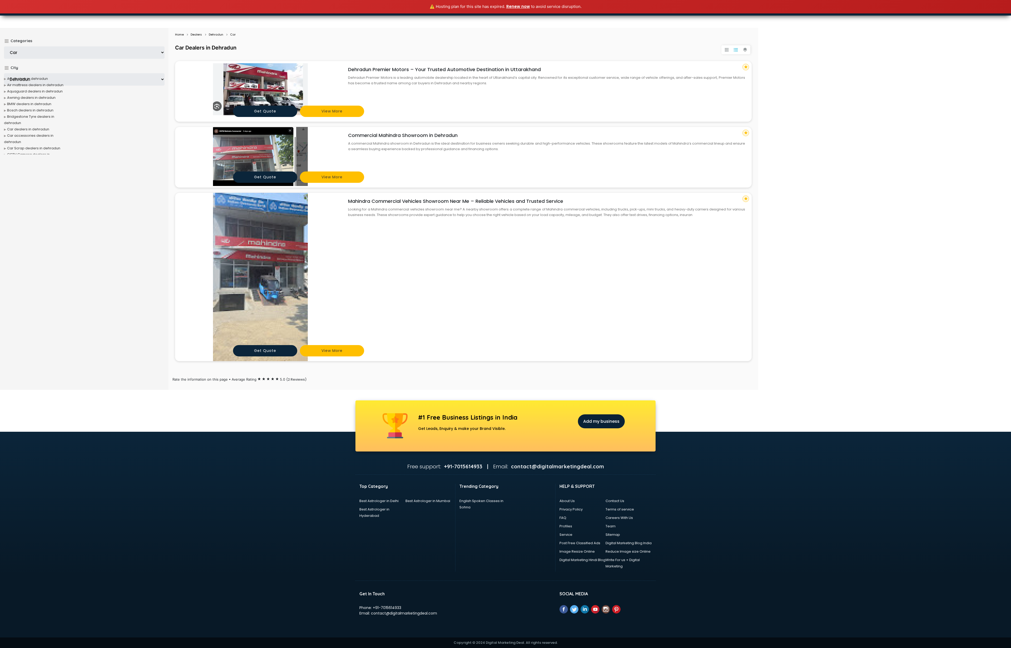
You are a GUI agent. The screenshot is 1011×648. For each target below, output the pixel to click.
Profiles (565, 526)
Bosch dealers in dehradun (30, 110)
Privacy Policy (571, 509)
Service (565, 534)
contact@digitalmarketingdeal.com (404, 613)
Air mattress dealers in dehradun (35, 84)
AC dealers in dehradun (27, 78)
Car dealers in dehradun (28, 129)
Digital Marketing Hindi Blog (582, 559)
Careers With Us (619, 517)
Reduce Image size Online (628, 551)
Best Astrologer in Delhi (379, 500)
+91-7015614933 (387, 607)
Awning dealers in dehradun (31, 97)
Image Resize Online (577, 551)
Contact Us (615, 500)
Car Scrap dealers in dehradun (33, 148)
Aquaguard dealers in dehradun (35, 91)
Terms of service (620, 509)
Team (611, 526)
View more (332, 111)
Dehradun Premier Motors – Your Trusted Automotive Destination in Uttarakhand (444, 69)
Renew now (518, 6)
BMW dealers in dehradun (29, 103)
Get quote (265, 111)
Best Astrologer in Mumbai (427, 500)
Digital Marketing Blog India (629, 543)
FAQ (562, 517)
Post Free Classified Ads (579, 543)
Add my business (601, 421)
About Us (567, 500)
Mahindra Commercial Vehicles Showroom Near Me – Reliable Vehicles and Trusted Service (455, 201)
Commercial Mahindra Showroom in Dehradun (403, 135)
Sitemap (613, 534)
